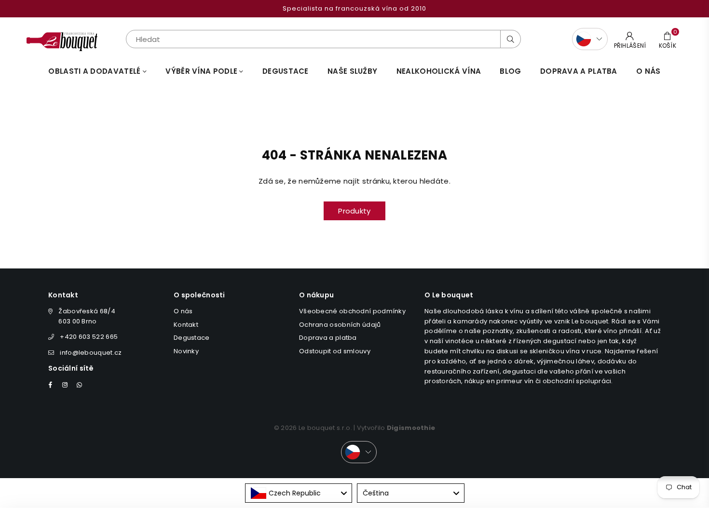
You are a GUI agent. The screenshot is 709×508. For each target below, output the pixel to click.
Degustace (285, 71)
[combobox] (299, 493)
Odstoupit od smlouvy (334, 351)
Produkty (354, 211)
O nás (648, 71)
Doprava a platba (328, 337)
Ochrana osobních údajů (340, 324)
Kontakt (186, 324)
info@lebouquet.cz (91, 352)
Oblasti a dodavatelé (95, 71)
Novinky (186, 351)
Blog (510, 71)
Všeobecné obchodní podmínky (352, 311)
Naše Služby (352, 71)
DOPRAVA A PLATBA (578, 71)
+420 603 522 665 (89, 336)
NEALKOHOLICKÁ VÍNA (438, 71)
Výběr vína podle (202, 71)
